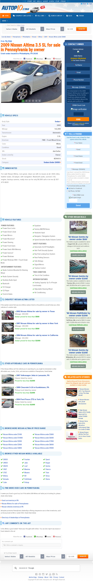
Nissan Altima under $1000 (12, 434)
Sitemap (40, 577)
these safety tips (80, 123)
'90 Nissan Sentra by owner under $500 (78, 238)
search (81, 29)
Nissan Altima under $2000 (12, 441)
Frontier (27, 459)
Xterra (48, 479)
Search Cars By (56, 16)
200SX (5, 459)
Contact (61, 577)
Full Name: (78, 65)
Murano (27, 472)
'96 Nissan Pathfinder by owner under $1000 (78, 314)
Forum (81, 16)
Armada (6, 479)
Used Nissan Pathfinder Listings (78, 325)
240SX (5, 463)
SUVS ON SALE (78, 329)
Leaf (25, 466)
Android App (33, 577)
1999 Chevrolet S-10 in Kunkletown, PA (32, 387)
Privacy (55, 577)
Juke (26, 463)
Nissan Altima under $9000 (44, 448)
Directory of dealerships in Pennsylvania (15, 517)
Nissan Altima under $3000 (12, 444)
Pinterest (58, 58)
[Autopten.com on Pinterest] (40, 574)
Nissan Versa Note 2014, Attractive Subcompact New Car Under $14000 (84, 425)
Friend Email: (78, 163)
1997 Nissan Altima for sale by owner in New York (37, 323)
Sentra (48, 466)
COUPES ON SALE (78, 255)
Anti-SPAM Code (78, 195)
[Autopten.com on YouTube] (50, 574)
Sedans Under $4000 (52, 162)
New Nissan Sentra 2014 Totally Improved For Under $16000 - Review (84, 414)
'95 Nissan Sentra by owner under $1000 (78, 277)
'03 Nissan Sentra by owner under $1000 (78, 351)
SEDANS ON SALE (78, 292)
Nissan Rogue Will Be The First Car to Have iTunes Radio (84, 435)
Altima (5, 476)
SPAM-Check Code (78, 105)
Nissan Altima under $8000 (44, 444)
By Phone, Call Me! (74, 191)
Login (90, 4)
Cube (5, 482)
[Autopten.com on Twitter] (47, 574)
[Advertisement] (31, 107)
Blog (70, 16)
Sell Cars (40, 16)
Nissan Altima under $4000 (12, 448)
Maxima (27, 469)
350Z (5, 469)
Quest (48, 459)
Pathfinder (28, 479)
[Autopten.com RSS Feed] (57, 574)
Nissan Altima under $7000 (44, 441)
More (4, 21)
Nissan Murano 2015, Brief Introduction (83, 402)
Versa (48, 476)
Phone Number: (78, 80)
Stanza (48, 469)
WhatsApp (39, 58)
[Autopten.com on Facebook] (36, 574)
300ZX (5, 466)
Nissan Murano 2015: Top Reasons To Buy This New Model (84, 392)
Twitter (48, 58)
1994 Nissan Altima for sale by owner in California (37, 335)
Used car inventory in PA (10, 500)
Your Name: (78, 143)
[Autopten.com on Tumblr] (53, 574)
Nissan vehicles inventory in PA (12, 507)
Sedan (57, 121)
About (46, 577)
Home (7, 16)
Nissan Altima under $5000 (44, 434)
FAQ (51, 577)
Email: (78, 72)
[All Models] (34, 29)
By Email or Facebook (75, 188)
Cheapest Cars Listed (23, 16)
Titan (47, 472)
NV (25, 476)
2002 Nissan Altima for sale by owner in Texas (35, 311)
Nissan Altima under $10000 (13, 438)
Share (84, 4)
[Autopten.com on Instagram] (43, 574)
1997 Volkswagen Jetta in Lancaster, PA (33, 375)
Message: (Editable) (78, 87)
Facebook (29, 58)
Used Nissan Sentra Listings (78, 251)
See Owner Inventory (79, 60)
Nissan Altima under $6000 (44, 438)
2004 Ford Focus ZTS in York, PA (30, 399)
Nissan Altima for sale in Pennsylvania (15, 504)
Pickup (26, 482)
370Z (5, 472)
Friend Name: (78, 156)
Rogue (48, 463)
